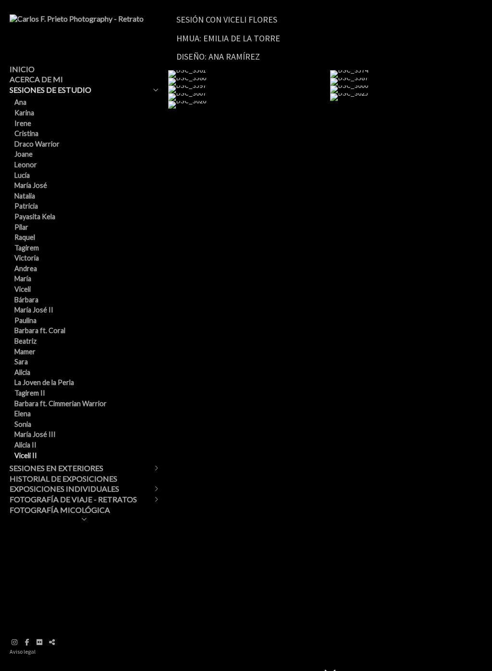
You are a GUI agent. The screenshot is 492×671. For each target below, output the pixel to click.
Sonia (22, 424)
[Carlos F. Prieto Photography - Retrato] (77, 18)
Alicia (22, 372)
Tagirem (26, 248)
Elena (22, 414)
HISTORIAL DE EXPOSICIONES (63, 478)
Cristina (26, 133)
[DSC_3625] (411, 97)
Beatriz (25, 341)
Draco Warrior (37, 144)
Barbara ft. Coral (39, 330)
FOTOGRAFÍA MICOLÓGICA (60, 509)
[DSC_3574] (411, 74)
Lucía (22, 175)
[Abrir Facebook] (27, 642)
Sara (21, 362)
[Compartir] (52, 642)
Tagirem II (29, 393)
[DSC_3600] (411, 89)
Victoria (26, 258)
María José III (35, 434)
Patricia (26, 206)
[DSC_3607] (249, 97)
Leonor (25, 165)
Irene (22, 123)
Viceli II (25, 455)
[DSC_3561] (249, 74)
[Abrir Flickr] (39, 642)
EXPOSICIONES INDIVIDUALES (64, 488)
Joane (23, 154)
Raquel (24, 237)
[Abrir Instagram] (14, 642)
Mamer (25, 352)
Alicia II (25, 445)
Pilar (21, 227)
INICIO (22, 69)
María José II (33, 310)
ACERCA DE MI (36, 79)
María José (30, 185)
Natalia (24, 196)
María (22, 278)
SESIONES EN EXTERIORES (56, 467)
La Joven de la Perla (44, 382)
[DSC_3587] (411, 82)
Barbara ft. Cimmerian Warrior (60, 403)
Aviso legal (23, 651)
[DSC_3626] (249, 105)
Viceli (22, 289)
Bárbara (26, 300)
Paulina (25, 320)
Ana (20, 102)
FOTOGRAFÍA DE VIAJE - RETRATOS (73, 499)
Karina (24, 113)
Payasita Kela (34, 216)
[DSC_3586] (249, 82)
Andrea (25, 268)
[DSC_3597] (249, 89)
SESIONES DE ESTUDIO (50, 89)
